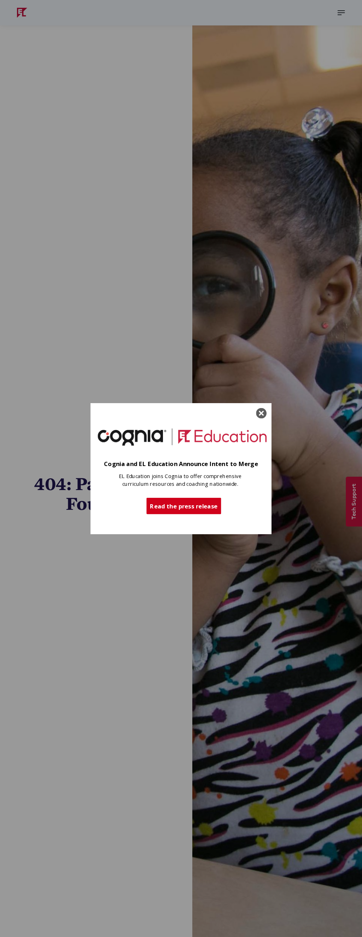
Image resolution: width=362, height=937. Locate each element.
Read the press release (183, 505)
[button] (181, 464)
